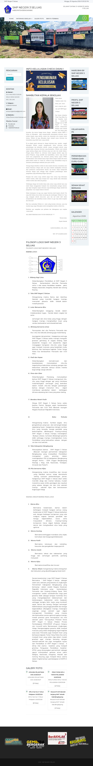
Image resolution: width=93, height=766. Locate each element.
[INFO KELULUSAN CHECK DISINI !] (46, 80)
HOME (11, 18)
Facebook (11, 124)
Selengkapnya (11, 39)
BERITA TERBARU (52, 18)
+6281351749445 (13, 128)
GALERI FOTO (39, 18)
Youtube (11, 126)
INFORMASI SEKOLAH (23, 18)
